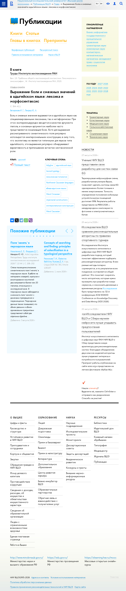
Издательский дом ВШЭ (104, 430)
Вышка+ (42, 447)
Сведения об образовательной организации (19, 513)
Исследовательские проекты (76, 433)
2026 (105, 83)
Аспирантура (45, 458)
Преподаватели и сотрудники (19, 447)
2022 (105, 87)
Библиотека (100, 422)
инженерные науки (95, 48)
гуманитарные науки (96, 45)
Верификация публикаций (23, 50)
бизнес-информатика (96, 32)
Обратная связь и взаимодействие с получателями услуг (48, 500)
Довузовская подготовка (45, 430)
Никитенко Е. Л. (17, 251)
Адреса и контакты (40, 577)
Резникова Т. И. (50, 258)
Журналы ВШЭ (101, 456)
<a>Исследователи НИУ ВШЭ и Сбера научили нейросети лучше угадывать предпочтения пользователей (99, 322)
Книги (16, 33)
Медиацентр (100, 450)
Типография (100, 445)
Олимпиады (44, 436)
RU (97, 3)
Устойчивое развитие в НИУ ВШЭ (21, 438)
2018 (105, 91)
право (89, 62)
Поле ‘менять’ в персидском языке (21, 244)
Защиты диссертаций (77, 453)
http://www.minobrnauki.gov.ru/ (26, 557)
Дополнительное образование (47, 466)
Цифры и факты (18, 422)
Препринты (55, 40)
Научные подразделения (74, 424)
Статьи (32, 33)
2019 (100, 91)
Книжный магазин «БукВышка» (103, 438)
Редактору (114, 577)
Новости (88, 149)
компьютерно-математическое (94, 54)
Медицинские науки (99, 123)
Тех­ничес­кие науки (99, 136)
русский (22, 159)
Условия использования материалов (68, 577)
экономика (91, 65)
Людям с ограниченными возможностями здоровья (18, 526)
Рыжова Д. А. (58, 261)
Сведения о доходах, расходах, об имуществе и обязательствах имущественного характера (21, 497)
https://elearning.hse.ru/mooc (100, 557)
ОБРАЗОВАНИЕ (47, 417)
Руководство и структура (18, 430)
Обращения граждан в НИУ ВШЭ (22, 466)
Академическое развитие (74, 461)
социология (99, 62)
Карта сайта (80, 587)
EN (101, 3)
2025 (88, 87)
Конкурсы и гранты (76, 467)
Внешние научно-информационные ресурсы (75, 476)
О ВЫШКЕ (16, 417)
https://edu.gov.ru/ (57, 557)
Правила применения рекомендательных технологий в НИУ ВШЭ (41, 587)
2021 (88, 91)
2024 (94, 87)
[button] (30, 236)
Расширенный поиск (49, 50)
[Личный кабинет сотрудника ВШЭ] (114, 3)
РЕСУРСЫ (100, 417)
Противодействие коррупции (20, 483)
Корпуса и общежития (22, 453)
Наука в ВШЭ (54, 54)
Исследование (110, 288)
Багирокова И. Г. (17, 110)
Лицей (41, 422)
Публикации (40, 21)
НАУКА (70, 417)
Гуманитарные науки (99, 117)
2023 (100, 87)
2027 (100, 83)
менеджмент (105, 58)
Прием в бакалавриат (49, 442)
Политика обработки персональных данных (31, 582)
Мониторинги (73, 439)
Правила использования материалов (27, 54)
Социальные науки (99, 133)
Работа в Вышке (18, 544)
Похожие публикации (32, 231)
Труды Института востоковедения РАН (33, 73)
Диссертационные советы (76, 447)
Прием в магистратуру (50, 453)
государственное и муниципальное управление (95, 39)
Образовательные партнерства (47, 491)
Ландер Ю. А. (31, 110)
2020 (94, 91)
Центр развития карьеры (46, 474)
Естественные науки (99, 120)
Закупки (14, 459)
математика (92, 58)
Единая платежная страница (19, 538)
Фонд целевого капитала (18, 475)
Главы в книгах (25, 40)
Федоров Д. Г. (32, 251)
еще (88, 94)
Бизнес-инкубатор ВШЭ (47, 483)
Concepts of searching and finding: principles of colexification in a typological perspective (58, 248)
